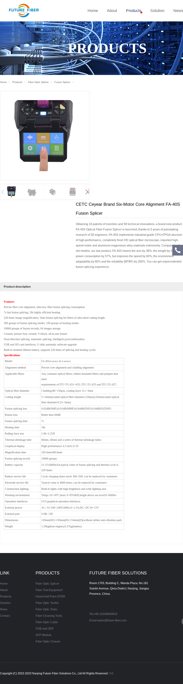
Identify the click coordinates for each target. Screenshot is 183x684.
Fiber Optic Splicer (38, 82)
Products (133, 10)
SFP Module (43, 635)
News (3, 609)
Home (93, 10)
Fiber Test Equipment (49, 590)
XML (111, 673)
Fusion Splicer (62, 82)
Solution (157, 10)
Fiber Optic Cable (47, 622)
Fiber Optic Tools (46, 609)
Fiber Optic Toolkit (47, 602)
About (112, 10)
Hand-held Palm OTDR (50, 596)
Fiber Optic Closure (48, 641)
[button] (86, 192)
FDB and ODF (45, 628)
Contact (5, 615)
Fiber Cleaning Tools (49, 615)
